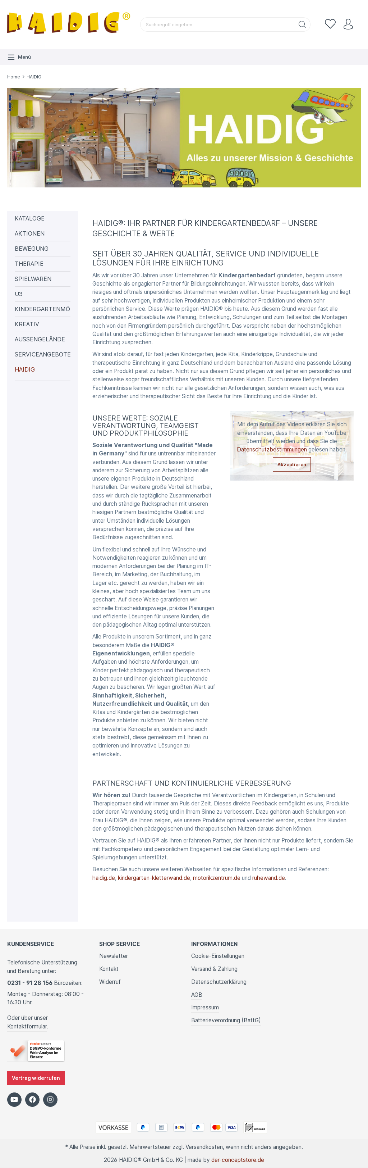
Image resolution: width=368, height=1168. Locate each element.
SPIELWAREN (33, 278)
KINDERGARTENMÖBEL (42, 309)
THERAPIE (29, 263)
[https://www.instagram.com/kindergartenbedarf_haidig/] (50, 1099)
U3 (19, 293)
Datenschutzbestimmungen (272, 449)
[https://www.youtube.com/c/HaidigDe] (14, 1099)
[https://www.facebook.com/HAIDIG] (32, 1099)
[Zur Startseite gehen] (70, 24)
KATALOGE (30, 218)
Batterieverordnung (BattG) (226, 1020)
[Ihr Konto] (348, 24)
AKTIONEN (30, 233)
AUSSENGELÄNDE (40, 339)
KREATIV (27, 324)
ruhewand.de (268, 877)
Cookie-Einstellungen (217, 956)
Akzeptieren (291, 464)
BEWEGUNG (32, 248)
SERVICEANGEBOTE (42, 354)
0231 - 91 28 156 (29, 983)
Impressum (205, 1007)
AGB (196, 994)
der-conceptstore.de (237, 1159)
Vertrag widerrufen (36, 1078)
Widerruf (110, 981)
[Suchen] (302, 24)
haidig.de (103, 877)
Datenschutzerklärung (219, 981)
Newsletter (113, 956)
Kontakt (109, 968)
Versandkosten (204, 1147)
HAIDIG (25, 369)
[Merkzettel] (330, 24)
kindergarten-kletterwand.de (154, 877)
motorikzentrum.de (216, 877)
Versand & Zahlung (214, 968)
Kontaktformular (27, 1026)
